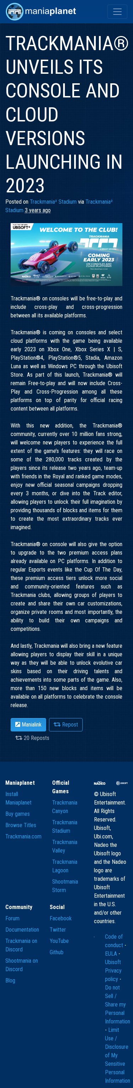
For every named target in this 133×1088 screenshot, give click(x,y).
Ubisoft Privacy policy (113, 970)
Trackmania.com (23, 836)
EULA (111, 953)
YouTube (59, 941)
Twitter (58, 929)
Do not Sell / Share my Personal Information (117, 1004)
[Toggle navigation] (117, 12)
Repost (69, 724)
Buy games (17, 814)
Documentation (22, 929)
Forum (12, 918)
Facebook (61, 918)
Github (56, 952)
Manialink (30, 724)
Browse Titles (20, 825)
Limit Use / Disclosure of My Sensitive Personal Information (117, 1055)
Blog (10, 980)
